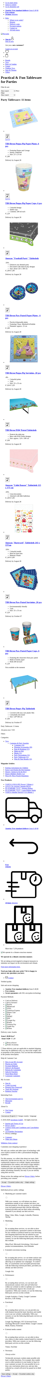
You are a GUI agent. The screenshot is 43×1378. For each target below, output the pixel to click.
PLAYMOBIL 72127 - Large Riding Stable (20, 790)
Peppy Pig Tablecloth (20, 708)
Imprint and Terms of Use (14, 1124)
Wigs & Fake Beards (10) (23, 759)
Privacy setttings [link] (11, 1133)
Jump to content (10, 5)
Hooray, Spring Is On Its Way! (16, 772)
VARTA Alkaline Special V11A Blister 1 (19, 792)
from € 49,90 (21, 10)
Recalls (7, 1103)
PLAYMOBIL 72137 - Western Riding (19, 788)
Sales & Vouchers (11, 1072)
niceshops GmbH (17, 1120)
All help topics (15, 30)
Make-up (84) (19, 751)
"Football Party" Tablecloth (22, 258)
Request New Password (13, 1087)
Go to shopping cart (12, 7)
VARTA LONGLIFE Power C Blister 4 (19, 784)
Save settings (6, 1374)
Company (8, 1137)
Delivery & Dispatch (12, 1068)
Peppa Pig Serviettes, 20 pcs (23, 373)
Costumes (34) (19, 745)
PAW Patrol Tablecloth (20, 430)
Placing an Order (11, 1064)
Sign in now (9, 41)
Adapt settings (29, 1182)
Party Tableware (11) (21, 757)
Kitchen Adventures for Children (16, 768)
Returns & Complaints (13, 1070)
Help (7, 18)
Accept (4, 1182)
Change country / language (27, 1116)
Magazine (8, 1101)
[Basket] (23, 56)
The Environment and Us (14, 1099)
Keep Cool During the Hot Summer (17, 770)
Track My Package (11, 1089)
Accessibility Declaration (14, 1131)
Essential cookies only (15, 1182)
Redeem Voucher (11, 1091)
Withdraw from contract (9, 1143)
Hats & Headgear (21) (22, 749)
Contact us (13, 28)
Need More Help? (11, 1074)
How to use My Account (13, 1062)
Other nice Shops (11, 1139)
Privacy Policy (10, 1126)
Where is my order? (16, 20)
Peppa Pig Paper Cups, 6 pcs (23, 203)
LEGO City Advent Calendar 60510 (18, 786)
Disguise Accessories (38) (23, 747)
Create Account (10, 1085)
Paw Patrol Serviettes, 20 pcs (23, 602)
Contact (8, 1112)
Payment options (15, 26)
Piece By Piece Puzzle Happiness (17, 776)
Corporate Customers (12, 1076)
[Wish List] (7, 53)
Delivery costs (15, 24)
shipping (11, 14)
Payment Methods (11, 1066)
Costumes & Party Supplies (19, 743)
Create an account (11, 49)
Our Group (9, 1110)
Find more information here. (10, 967)
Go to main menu (11, 3)
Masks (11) (18, 753)
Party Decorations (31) (22, 755)
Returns (12, 22)
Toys (7, 741)
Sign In (7, 1083)
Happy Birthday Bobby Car (15, 774)
